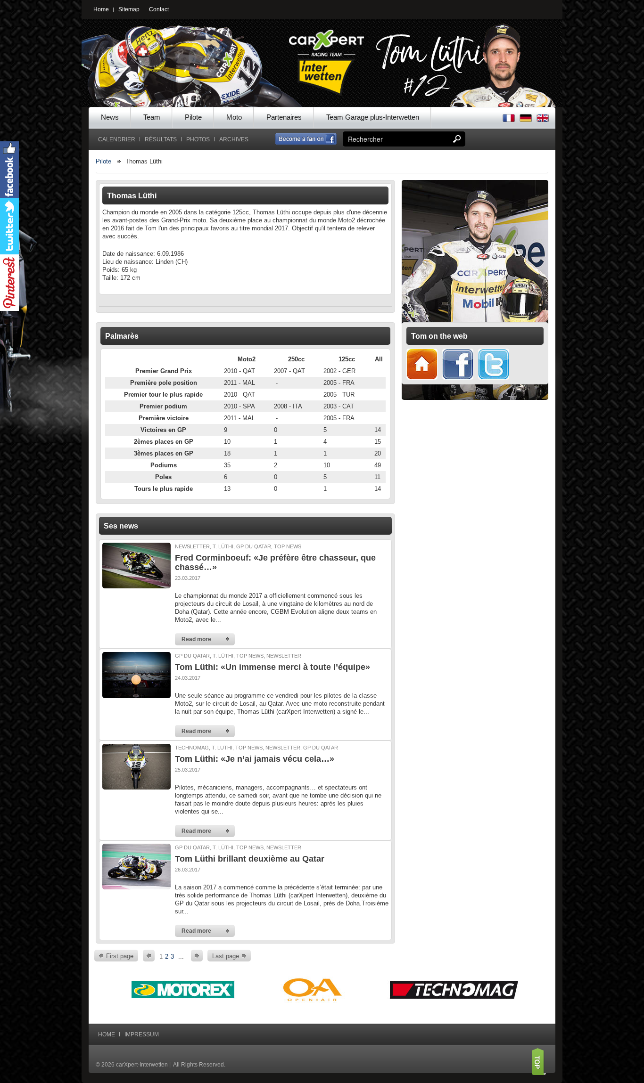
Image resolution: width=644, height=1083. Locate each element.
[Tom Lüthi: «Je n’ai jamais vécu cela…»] (136, 766)
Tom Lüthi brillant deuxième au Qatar (249, 858)
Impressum (141, 1034)
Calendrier (116, 139)
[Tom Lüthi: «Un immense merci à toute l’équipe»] (136, 674)
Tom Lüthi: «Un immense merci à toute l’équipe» (272, 667)
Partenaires (284, 117)
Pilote (193, 117)
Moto (234, 117)
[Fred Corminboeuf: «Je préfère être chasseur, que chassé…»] (136, 565)
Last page (225, 956)
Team (151, 117)
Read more (196, 639)
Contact (159, 9)
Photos (198, 139)
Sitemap (129, 9)
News (110, 117)
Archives (233, 139)
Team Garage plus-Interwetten (372, 117)
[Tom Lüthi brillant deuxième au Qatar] (136, 866)
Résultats (161, 139)
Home (101, 9)
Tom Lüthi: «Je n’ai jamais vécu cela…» (254, 759)
